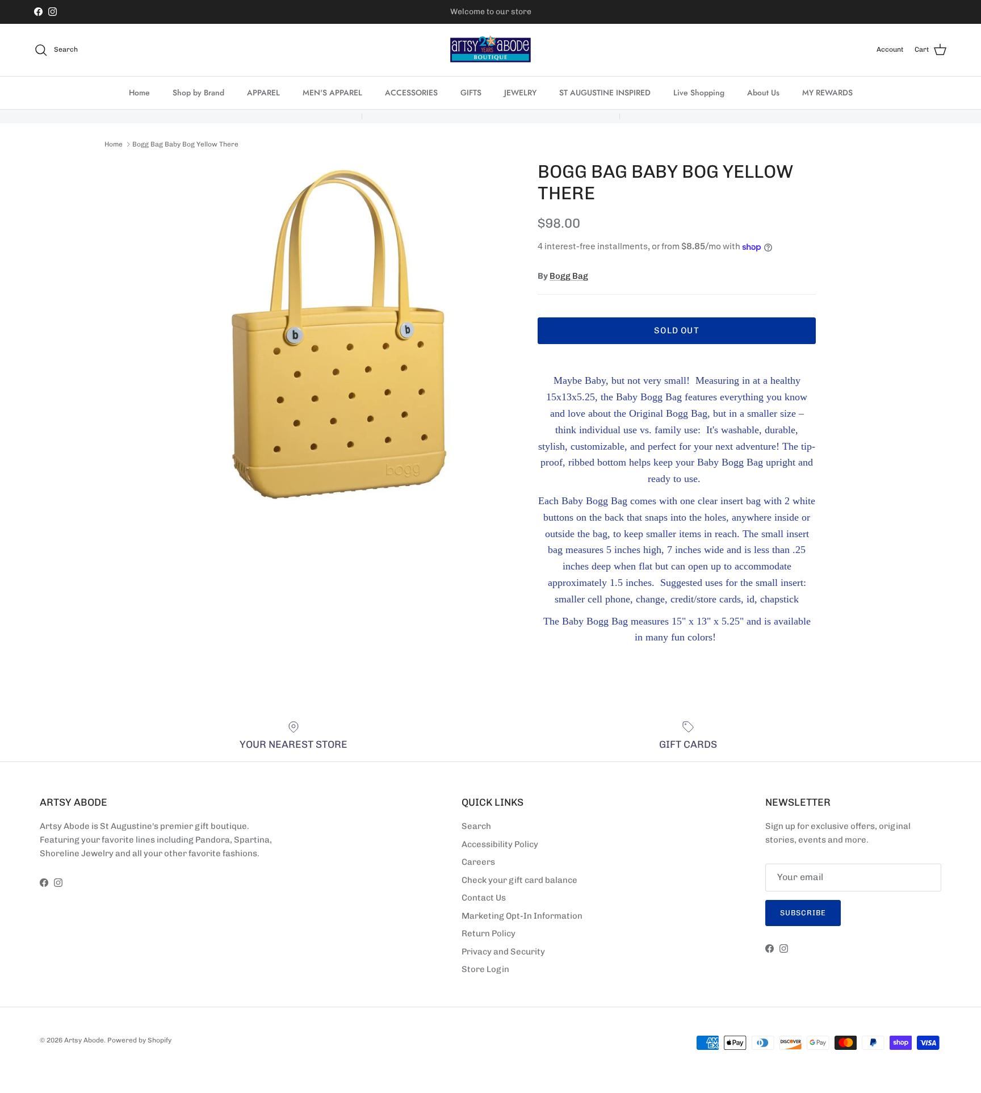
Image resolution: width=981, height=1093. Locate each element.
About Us (763, 92)
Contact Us (484, 898)
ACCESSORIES (411, 92)
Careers (478, 862)
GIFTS (470, 92)
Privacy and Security (503, 952)
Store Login (485, 969)
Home (139, 92)
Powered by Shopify (139, 1040)
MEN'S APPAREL (332, 92)
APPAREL (263, 92)
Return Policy (488, 933)
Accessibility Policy (500, 844)
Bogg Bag (569, 276)
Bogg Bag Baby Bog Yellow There (185, 144)
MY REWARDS (827, 92)
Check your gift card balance (519, 880)
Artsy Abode (84, 1040)
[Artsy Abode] (490, 50)
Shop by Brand (198, 92)
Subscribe (803, 912)
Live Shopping (698, 92)
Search (476, 826)
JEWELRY (520, 92)
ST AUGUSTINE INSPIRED (605, 92)
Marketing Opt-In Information (522, 916)
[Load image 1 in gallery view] (339, 334)
